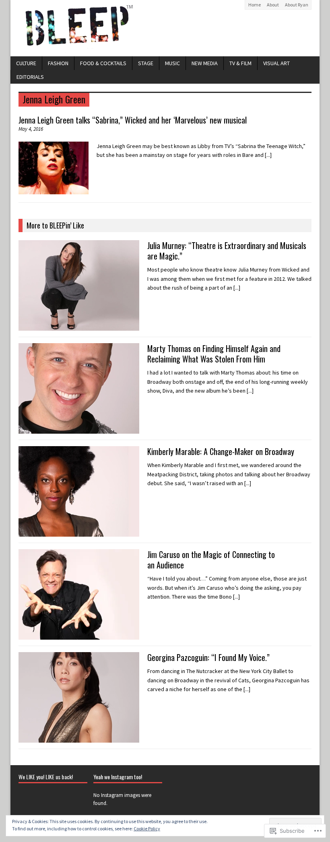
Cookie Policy (147, 829)
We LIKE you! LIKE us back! (46, 776)
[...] (268, 155)
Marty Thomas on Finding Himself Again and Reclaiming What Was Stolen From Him (213, 353)
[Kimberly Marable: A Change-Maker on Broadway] (79, 532)
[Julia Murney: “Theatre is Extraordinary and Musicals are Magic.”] (79, 326)
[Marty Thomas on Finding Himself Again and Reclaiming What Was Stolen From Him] (79, 429)
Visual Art (276, 63)
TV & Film (240, 63)
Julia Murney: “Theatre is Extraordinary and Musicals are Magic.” (226, 250)
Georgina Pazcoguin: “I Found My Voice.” (208, 657)
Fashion (58, 63)
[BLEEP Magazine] (165, 28)
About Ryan (296, 5)
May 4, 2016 (31, 129)
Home (254, 5)
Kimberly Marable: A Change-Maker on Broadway (220, 451)
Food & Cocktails (103, 63)
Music (172, 63)
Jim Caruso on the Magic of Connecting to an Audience (211, 559)
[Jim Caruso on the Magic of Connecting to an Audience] (79, 635)
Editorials (30, 76)
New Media (205, 63)
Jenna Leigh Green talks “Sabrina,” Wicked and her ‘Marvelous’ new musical (133, 120)
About (273, 5)
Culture (26, 63)
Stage (145, 63)
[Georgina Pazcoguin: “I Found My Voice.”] (79, 738)
